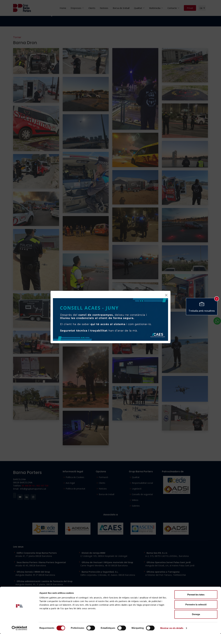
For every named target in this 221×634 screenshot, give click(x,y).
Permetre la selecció (196, 604)
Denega (196, 614)
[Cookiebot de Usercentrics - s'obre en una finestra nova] (19, 628)
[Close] (166, 295)
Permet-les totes (195, 594)
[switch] (90, 628)
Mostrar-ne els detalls (171, 628)
